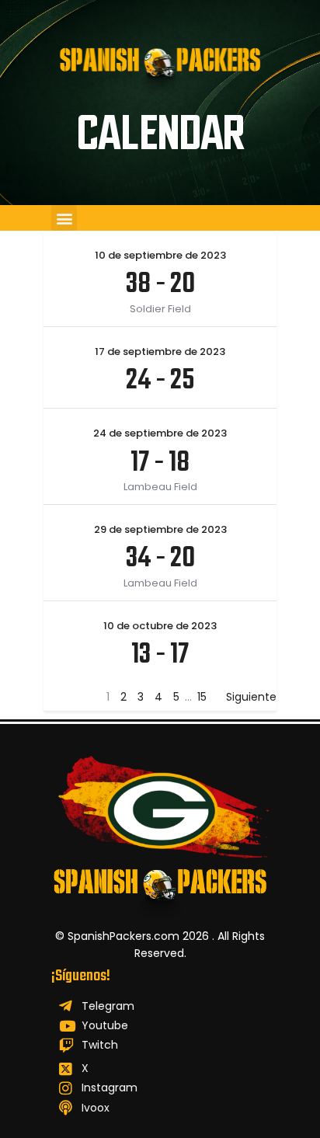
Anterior (64, 697)
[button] (64, 218)
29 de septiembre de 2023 (160, 529)
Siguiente (251, 697)
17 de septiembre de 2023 (160, 351)
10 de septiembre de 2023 (160, 255)
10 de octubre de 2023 (160, 625)
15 (202, 697)
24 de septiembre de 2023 (160, 433)
